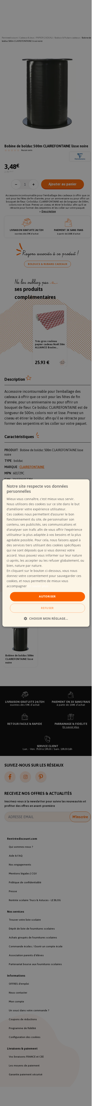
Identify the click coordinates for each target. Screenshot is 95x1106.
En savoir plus (38, 586)
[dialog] (45, 553)
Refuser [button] (47, 608)
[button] (46, 618)
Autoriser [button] (47, 597)
